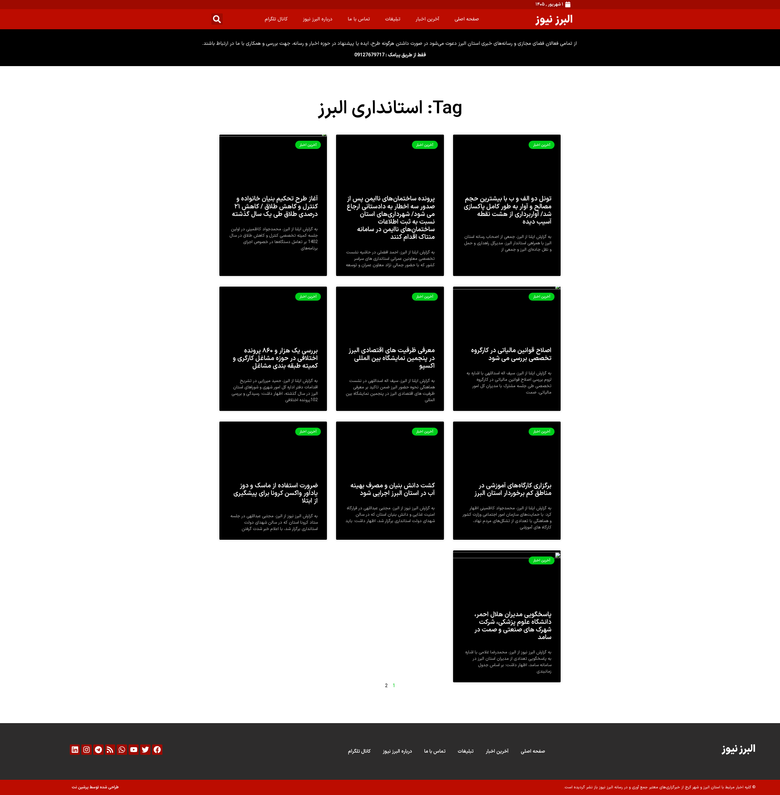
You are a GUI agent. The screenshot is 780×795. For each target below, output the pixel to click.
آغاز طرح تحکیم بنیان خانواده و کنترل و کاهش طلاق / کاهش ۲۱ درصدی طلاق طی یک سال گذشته (275, 206)
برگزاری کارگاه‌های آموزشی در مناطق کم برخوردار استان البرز (512, 489)
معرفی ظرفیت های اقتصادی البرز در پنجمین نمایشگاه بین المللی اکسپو (392, 358)
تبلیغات (392, 19)
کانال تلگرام (276, 19)
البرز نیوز (554, 19)
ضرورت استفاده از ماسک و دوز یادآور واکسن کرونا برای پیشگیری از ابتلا (275, 493)
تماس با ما (359, 19)
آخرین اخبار (427, 19)
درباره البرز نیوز (317, 19)
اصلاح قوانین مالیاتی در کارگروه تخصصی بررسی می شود (511, 354)
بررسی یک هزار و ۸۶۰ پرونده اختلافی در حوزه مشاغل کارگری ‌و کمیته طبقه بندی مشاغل (275, 358)
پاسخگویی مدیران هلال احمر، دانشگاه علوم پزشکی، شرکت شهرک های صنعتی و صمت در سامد (512, 626)
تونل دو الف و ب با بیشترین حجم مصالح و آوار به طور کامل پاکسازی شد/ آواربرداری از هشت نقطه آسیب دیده (507, 210)
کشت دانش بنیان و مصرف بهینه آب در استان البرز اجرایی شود (392, 489)
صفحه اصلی (467, 19)
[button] (217, 19)
